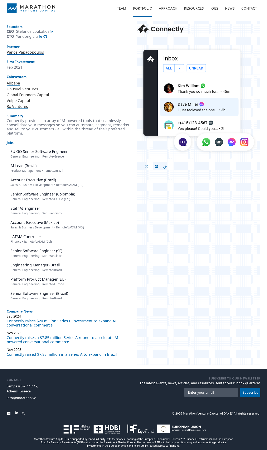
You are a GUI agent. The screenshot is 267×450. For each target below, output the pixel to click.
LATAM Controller (25, 236)
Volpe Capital (18, 100)
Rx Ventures (17, 106)
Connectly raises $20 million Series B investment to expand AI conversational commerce (61, 323)
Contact (249, 8)
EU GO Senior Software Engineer (39, 151)
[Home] (31, 8)
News (230, 8)
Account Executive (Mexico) (34, 222)
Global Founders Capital (28, 94)
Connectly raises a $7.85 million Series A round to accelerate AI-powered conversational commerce (63, 339)
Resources (194, 8)
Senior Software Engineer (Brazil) (39, 293)
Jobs (214, 8)
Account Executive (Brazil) (33, 180)
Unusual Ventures (22, 88)
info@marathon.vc (21, 398)
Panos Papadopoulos (25, 52)
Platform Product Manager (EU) (37, 279)
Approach (168, 8)
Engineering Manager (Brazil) (35, 265)
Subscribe (250, 392)
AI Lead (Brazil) (23, 166)
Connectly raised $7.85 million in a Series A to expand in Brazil (62, 354)
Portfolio (142, 8)
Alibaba (13, 83)
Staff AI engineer (25, 208)
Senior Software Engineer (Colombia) (42, 194)
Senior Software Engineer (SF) (36, 251)
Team (121, 8)
